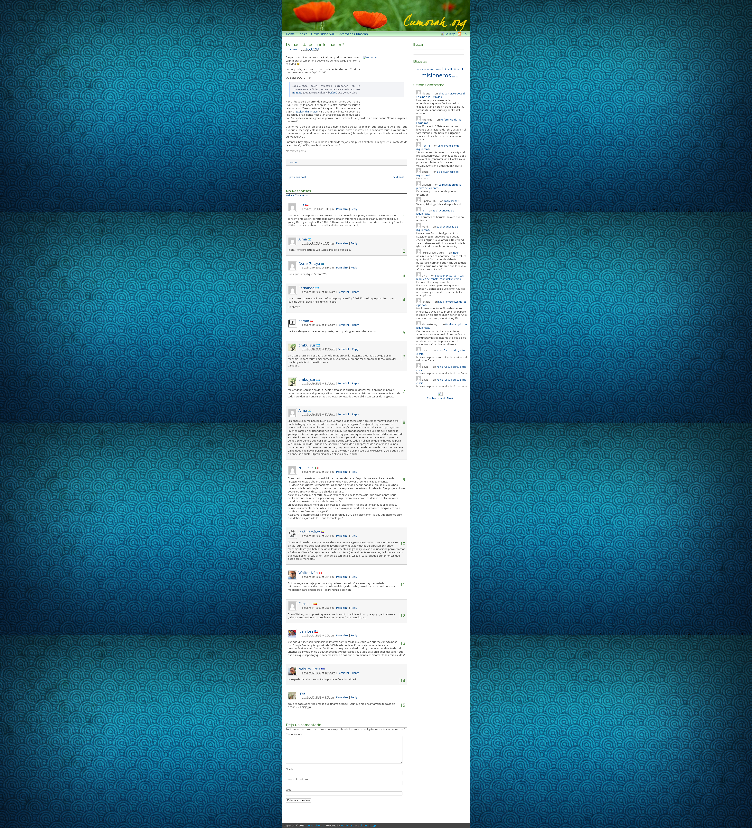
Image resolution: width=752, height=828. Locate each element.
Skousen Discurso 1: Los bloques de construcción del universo (440, 277)
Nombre (291, 769)
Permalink (342, 209)
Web (288, 789)
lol (423, 210)
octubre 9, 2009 (310, 49)
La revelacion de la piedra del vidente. (438, 186)
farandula (452, 68)
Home (290, 34)
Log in (374, 825)
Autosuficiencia (425, 69)
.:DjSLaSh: (306, 467)
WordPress (347, 825)
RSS (464, 34)
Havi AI (426, 145)
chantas (437, 69)
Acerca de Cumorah (353, 34)
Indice (303, 34)
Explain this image (307, 111)
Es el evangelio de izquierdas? (437, 147)
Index (456, 252)
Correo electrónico (297, 779)
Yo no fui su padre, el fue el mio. (441, 352)
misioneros (436, 75)
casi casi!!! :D (451, 201)
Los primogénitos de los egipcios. (441, 303)
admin (293, 49)
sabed (333, 92)
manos (297, 92)
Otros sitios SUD (323, 34)
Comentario (294, 734)
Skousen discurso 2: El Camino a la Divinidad (440, 95)
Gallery (450, 34)
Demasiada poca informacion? (315, 44)
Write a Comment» (296, 195)
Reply (354, 209)
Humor (294, 162)
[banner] (376, 15)
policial (455, 76)
